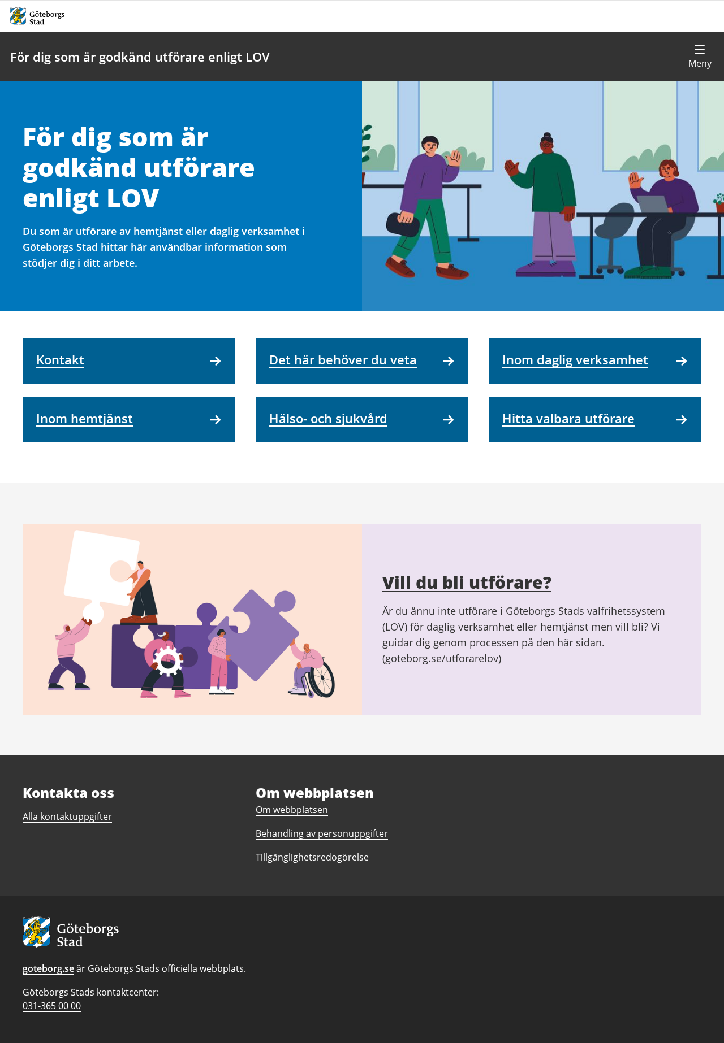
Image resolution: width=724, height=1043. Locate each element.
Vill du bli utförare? (466, 582)
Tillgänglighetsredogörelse (312, 857)
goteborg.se (48, 968)
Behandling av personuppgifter (322, 833)
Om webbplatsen (292, 809)
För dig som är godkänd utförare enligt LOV (140, 56)
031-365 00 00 (52, 1005)
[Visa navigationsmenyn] (699, 56)
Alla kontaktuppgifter (67, 816)
